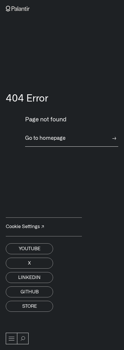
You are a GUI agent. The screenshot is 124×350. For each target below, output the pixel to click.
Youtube (29, 248)
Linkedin (29, 277)
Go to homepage (71, 138)
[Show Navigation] (11, 338)
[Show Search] (23, 338)
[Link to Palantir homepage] (18, 9)
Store (29, 306)
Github (29, 292)
